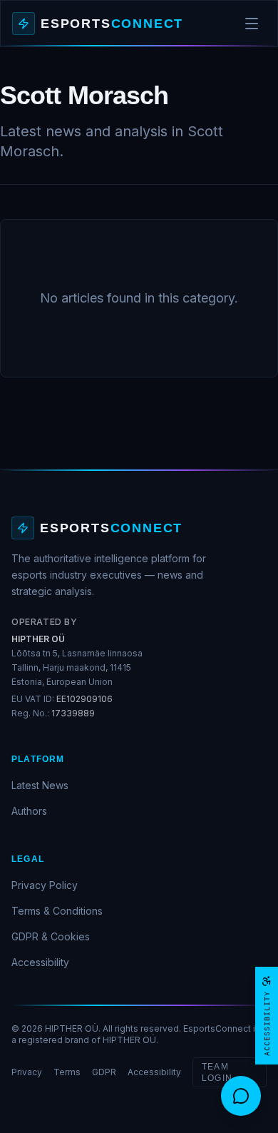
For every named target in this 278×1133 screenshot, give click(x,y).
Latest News (39, 785)
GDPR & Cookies (50, 936)
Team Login (217, 1072)
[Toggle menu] (251, 23)
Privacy (26, 1072)
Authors (29, 811)
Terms (67, 1072)
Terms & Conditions (57, 911)
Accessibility (40, 962)
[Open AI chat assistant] (241, 1096)
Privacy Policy (44, 885)
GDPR (104, 1072)
